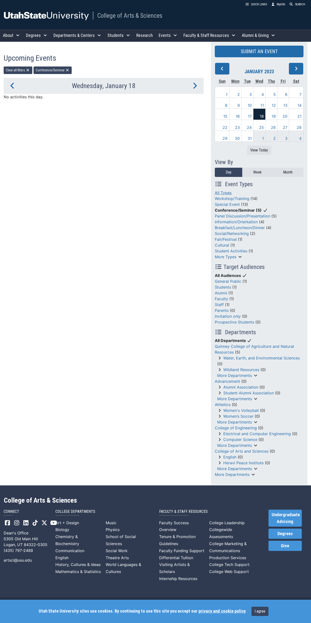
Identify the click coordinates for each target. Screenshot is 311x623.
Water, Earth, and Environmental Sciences (261, 358)
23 (237, 127)
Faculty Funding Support (181, 550)
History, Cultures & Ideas (78, 564)
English (229, 457)
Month (288, 172)
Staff (219, 304)
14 (299, 105)
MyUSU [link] (281, 4)
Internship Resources (178, 578)
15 (225, 116)
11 (262, 105)
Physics (113, 529)
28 (299, 127)
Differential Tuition (176, 557)
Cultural (222, 245)
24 (249, 127)
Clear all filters (16, 70)
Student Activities (231, 251)
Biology (62, 529)
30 (237, 138)
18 (262, 116)
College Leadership (227, 522)
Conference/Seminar (50, 70)
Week (257, 172)
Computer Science (240, 439)
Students (223, 287)
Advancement (227, 381)
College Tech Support (229, 564)
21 (299, 116)
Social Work (117, 550)
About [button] (8, 35)
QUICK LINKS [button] (259, 4)
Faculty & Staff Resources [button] (206, 35)
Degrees (285, 533)
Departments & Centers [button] (74, 35)
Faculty (221, 298)
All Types (223, 192)
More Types (225, 256)
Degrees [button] (33, 35)
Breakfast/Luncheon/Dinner (240, 227)
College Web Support (229, 571)
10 (250, 105)
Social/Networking (232, 233)
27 (285, 127)
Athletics (223, 404)
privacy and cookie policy (222, 611)
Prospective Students (234, 322)
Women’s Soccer (238, 416)
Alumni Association (240, 387)
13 (285, 105)
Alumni (221, 293)
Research (144, 35)
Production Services (227, 557)
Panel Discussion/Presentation (242, 216)
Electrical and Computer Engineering (257, 433)
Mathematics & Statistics (78, 571)
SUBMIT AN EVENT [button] (259, 51)
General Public (228, 281)
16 (238, 116)
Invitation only (228, 316)
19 (274, 116)
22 (225, 127)
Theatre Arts (117, 557)
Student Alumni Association (248, 392)
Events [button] (165, 35)
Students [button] (115, 35)
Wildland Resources (241, 369)
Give (285, 545)
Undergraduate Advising (286, 518)
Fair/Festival (226, 239)
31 (250, 138)
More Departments (234, 375)
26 (273, 127)
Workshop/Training (232, 198)
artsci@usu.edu (18, 560)
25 (261, 127)
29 (225, 138)
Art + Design (67, 522)
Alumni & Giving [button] (255, 35)
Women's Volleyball (241, 410)
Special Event (227, 204)
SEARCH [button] (300, 4)
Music (111, 522)
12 (274, 105)
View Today (259, 150)
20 (285, 116)
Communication (69, 550)
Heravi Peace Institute (243, 462)
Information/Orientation (236, 221)
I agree (260, 611)
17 (250, 116)
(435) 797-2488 (18, 550)
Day (229, 172)
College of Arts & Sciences (129, 15)
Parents (222, 310)
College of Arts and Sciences (241, 451)
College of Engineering (236, 427)
